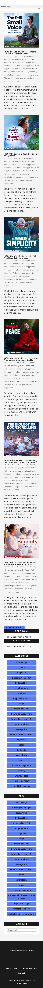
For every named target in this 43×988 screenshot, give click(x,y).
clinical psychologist (12, 59)
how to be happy (23, 66)
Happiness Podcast (21, 698)
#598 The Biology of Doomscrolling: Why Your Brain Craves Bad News (21, 461)
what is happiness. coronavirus (21, 914)
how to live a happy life (24, 69)
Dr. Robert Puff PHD (22, 823)
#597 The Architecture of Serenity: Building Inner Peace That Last (20, 563)
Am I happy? (21, 802)
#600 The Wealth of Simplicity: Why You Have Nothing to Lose (20, 257)
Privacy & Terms (12, 969)
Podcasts (32, 72)
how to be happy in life (21, 714)
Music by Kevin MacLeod (21, 734)
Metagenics (21, 729)
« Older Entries (14, 627)
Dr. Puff (10, 56)
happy (13, 66)
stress (18, 75)
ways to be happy (30, 78)
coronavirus (21, 813)
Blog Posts (21, 673)
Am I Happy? (31, 56)
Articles (21, 667)
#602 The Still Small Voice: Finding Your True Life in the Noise (20, 53)
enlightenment (10, 62)
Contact (21, 973)
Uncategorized (17, 78)
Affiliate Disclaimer (29, 969)
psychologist (9, 75)
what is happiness (11, 81)
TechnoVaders (22, 983)
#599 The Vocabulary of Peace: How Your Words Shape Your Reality (21, 359)
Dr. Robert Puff (28, 59)
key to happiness (21, 724)
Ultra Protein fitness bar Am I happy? (21, 897)
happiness (21, 62)
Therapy (7, 78)
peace (26, 72)
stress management (29, 75)
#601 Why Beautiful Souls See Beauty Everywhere (21, 155)
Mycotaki (19, 72)
